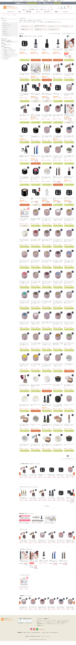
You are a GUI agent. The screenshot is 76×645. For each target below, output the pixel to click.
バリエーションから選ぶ (24, 101)
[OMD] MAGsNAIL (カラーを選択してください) (69, 177)
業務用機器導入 (46, 0)
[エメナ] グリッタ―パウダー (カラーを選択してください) (24, 445)
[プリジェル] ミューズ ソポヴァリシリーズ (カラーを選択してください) (69, 301)
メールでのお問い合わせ (25, 620)
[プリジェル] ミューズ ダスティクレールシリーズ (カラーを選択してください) (58, 282)
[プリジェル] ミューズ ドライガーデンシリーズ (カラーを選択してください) (36, 322)
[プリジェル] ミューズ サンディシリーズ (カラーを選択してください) (36, 282)
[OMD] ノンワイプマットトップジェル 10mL (36, 50)
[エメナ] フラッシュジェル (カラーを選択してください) (24, 115)
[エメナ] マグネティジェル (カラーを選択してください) (58, 74)
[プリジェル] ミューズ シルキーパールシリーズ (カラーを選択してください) (58, 364)
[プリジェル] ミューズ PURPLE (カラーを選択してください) (47, 322)
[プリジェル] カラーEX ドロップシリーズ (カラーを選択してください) (35, 177)
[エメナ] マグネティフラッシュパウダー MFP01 (69, 364)
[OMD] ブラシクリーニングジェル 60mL (47, 199)
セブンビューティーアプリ (59, 623)
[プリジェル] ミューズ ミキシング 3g (69, 405)
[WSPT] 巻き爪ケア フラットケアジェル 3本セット (47, 74)
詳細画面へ (36, 101)
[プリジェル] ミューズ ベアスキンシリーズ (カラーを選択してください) (25, 261)
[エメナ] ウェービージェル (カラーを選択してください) (35, 445)
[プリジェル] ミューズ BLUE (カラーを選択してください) (69, 136)
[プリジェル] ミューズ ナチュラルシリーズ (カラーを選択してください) (36, 261)
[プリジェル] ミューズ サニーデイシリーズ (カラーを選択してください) (69, 240)
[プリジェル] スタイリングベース (69, 445)
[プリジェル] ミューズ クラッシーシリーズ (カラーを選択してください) (69, 282)
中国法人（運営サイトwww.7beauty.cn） (50, 632)
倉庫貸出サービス (40, 625)
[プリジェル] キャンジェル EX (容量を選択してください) (47, 425)
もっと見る (46, 506)
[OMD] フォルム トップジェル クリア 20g (57, 94)
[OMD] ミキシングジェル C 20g (58, 199)
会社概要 (27, 636)
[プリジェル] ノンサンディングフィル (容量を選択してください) (58, 405)
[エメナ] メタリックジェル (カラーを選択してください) (58, 425)
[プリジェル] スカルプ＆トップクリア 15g (58, 385)
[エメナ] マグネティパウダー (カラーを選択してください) (69, 156)
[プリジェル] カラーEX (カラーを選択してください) (24, 74)
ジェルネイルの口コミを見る (54, 33)
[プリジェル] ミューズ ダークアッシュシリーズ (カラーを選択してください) (69, 322)
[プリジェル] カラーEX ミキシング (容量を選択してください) (24, 177)
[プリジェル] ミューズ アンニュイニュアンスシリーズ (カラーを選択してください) (36, 302)
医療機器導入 (52, 0)
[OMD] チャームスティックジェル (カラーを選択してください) (69, 50)
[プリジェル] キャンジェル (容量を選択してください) (47, 405)
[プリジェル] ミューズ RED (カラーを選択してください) (36, 240)
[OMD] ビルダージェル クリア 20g (24, 136)
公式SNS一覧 (41, 629)
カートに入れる (35, 163)
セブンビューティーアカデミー (63, 620)
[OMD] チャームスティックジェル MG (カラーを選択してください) (69, 115)
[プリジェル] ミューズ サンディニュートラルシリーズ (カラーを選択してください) (47, 365)
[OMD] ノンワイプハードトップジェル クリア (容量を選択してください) (36, 115)
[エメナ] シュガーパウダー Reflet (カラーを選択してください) (35, 385)
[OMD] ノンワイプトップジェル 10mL (47, 50)
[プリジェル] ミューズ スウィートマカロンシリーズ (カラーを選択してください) (47, 220)
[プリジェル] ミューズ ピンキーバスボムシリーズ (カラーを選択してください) (25, 282)
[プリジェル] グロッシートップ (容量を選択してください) (35, 136)
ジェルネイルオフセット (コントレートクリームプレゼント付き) (24, 219)
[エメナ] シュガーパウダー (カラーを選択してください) (24, 405)
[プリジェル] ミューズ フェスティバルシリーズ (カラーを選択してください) (25, 322)
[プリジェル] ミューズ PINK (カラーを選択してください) (47, 136)
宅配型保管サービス (60, 0)
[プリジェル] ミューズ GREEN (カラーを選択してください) (47, 240)
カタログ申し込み (49, 623)
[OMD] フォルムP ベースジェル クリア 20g (24, 50)
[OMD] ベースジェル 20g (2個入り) (36, 199)
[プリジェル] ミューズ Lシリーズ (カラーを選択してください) (24, 240)
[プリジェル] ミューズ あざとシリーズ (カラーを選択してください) (47, 115)
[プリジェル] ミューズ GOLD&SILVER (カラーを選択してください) (36, 219)
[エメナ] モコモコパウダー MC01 (35, 405)
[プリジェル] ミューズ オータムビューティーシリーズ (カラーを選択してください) (58, 323)
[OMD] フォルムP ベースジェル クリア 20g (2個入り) (47, 94)
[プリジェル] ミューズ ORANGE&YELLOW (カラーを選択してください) (58, 343)
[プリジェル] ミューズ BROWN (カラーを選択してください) (58, 115)
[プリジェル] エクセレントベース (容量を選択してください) (58, 136)
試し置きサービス (26, 0)
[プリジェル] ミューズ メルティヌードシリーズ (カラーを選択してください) (58, 156)
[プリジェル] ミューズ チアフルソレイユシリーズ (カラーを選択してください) (25, 301)
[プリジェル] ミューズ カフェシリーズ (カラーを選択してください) (36, 343)
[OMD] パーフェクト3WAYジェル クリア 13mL (58, 50)
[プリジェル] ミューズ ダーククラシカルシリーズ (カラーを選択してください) (58, 261)
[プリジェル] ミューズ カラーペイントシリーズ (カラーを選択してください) (58, 219)
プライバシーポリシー (46, 636)
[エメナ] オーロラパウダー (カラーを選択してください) (58, 445)
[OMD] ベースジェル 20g (68, 198)
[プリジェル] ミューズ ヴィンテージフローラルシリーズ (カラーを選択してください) (58, 302)
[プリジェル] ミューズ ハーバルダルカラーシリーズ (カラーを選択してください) (25, 344)
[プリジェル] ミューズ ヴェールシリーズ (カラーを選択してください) (47, 261)
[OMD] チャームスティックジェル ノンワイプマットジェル (58, 177)
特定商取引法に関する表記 (35, 636)
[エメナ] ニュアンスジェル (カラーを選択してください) (24, 385)
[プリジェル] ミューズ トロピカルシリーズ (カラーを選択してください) (69, 343)
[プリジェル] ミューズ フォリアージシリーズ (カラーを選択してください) (47, 282)
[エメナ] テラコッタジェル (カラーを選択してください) (24, 425)
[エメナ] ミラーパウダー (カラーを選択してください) (46, 177)
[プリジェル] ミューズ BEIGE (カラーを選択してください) (47, 156)
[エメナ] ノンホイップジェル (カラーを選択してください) (47, 445)
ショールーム (32, 0)
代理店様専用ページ (41, 623)
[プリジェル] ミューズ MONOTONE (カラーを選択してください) (69, 94)
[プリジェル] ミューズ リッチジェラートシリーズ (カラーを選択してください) (47, 343)
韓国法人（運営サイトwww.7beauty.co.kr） (32, 632)
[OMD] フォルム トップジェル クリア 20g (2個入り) (35, 94)
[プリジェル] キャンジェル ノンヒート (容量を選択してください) (24, 94)
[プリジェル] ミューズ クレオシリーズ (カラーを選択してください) (36, 364)
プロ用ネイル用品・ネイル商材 (25, 20)
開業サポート (39, 0)
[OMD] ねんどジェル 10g (24, 198)
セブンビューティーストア (42, 620)
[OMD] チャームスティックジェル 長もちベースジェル (36, 156)
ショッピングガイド (52, 620)
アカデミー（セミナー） (16, 0)
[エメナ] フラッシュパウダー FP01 (35, 425)
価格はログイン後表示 (24, 53)
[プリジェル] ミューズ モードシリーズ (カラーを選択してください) (47, 301)
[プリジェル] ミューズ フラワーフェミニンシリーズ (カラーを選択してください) (69, 262)
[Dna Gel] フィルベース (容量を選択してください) (25, 156)
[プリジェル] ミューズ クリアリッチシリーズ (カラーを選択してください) (25, 364)
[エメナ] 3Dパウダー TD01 (47, 384)
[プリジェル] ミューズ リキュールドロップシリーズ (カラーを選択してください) (58, 241)
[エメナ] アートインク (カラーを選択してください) (69, 425)
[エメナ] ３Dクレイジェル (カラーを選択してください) (69, 385)
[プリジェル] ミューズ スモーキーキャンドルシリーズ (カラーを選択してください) (69, 220)
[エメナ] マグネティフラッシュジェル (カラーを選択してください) (69, 74)
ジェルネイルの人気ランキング (68, 33)
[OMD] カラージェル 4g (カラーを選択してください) (36, 74)
